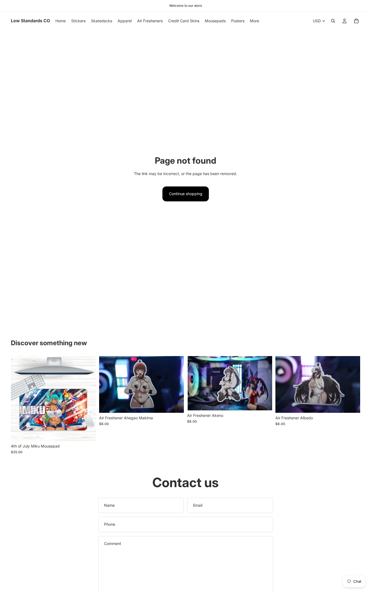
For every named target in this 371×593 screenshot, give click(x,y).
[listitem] (254, 21)
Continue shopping (185, 193)
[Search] (333, 21)
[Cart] (356, 21)
